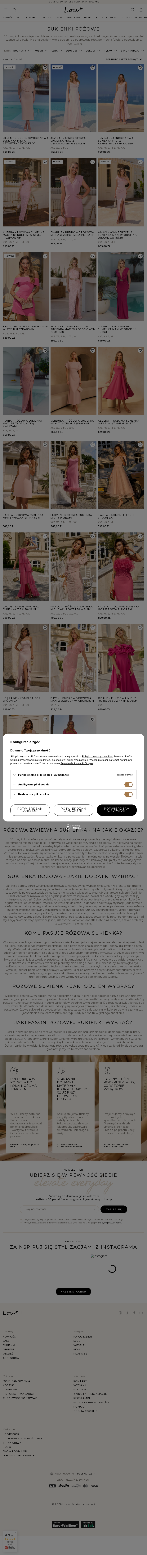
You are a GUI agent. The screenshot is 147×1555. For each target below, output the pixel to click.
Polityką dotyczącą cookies (97, 756)
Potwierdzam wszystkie (117, 810)
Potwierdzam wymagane (73, 810)
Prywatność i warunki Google (76, 763)
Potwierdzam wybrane (30, 810)
